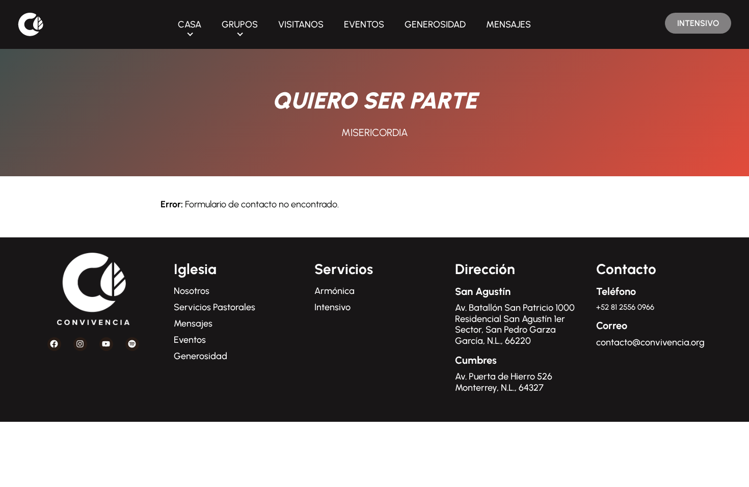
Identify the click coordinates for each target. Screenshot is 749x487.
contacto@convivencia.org (650, 342)
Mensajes (193, 323)
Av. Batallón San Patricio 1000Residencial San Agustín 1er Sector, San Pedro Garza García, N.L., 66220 (515, 324)
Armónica (334, 290)
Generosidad (200, 356)
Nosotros (191, 290)
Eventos (190, 339)
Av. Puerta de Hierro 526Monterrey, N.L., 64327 (503, 382)
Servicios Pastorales (214, 307)
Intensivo (332, 307)
